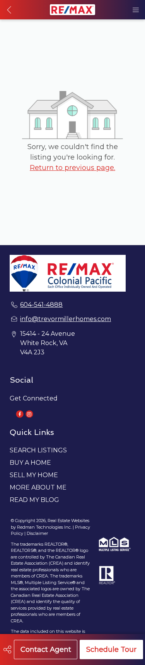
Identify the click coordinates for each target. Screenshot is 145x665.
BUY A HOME (30, 462)
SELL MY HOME (34, 475)
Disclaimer (37, 533)
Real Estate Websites (68, 520)
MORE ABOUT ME (38, 487)
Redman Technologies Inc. (45, 527)
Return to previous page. (72, 167)
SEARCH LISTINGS (38, 450)
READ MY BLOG (34, 499)
